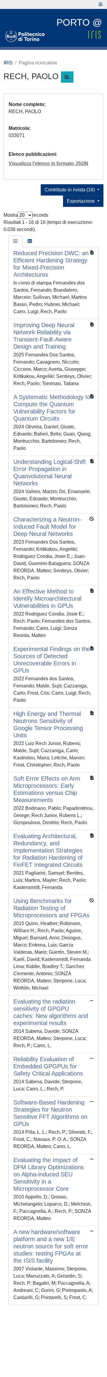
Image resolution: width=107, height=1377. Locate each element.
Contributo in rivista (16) (70, 189)
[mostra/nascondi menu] (100, 4)
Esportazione (81, 201)
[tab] (15, 241)
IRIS (8, 62)
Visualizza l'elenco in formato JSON (48, 163)
